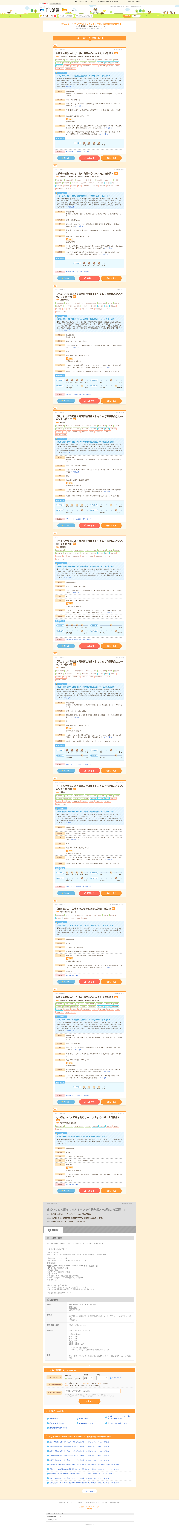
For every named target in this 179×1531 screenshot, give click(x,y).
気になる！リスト (49, 16)
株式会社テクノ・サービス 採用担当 (77, 151)
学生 (78, 1378)
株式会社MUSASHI (72, 975)
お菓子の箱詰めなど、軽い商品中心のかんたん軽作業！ (85, 53)
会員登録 (127, 16)
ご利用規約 (79, 1502)
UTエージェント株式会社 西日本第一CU (78, 394)
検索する (89, 1401)
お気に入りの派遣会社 (85, 16)
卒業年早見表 (116, 1378)
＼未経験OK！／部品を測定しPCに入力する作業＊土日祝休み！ (89, 1117)
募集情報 (55, 1230)
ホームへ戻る (90, 1491)
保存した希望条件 (67, 16)
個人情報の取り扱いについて (66, 1502)
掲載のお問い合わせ (136, 6)
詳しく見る (112, 158)
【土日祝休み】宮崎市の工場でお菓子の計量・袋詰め (83, 908)
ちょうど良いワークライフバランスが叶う (50, 7)
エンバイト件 (55, 3)
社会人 (70, 1378)
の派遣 (54, 1419)
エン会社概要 (103, 1502)
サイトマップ (126, 6)
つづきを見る (70, 86)
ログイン (136, 16)
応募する (90, 158)
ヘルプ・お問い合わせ (115, 6)
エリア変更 (71, 10)
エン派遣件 (44, 3)
